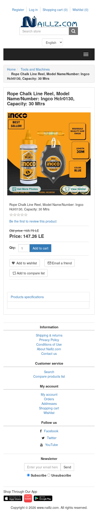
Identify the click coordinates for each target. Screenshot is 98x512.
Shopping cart (55, 9)
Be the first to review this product (33, 221)
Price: (15, 236)
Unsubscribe (61, 475)
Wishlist (49, 412)
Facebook (51, 431)
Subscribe (38, 475)
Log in (33, 9)
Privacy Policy (49, 339)
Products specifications (27, 296)
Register (18, 9)
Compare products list (49, 376)
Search (49, 371)
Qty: (12, 247)
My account (49, 394)
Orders (49, 399)
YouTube (51, 444)
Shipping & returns (49, 335)
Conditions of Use (49, 344)
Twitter (52, 437)
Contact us (49, 353)
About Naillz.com (49, 349)
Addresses (49, 403)
